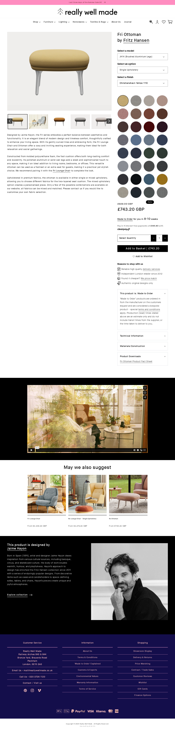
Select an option (126, 64)
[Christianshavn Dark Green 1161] (162, 153)
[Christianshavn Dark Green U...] (149, 153)
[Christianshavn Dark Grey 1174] (123, 179)
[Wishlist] (164, 22)
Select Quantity (127, 238)
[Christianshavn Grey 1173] (162, 166)
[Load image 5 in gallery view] (101, 121)
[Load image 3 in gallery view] (59, 121)
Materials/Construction (132, 346)
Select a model (125, 50)
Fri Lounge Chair (61, 170)
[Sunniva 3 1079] (149, 192)
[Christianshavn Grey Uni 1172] (149, 166)
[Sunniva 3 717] (123, 192)
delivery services (151, 269)
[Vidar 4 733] (149, 179)
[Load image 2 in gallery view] (38, 121)
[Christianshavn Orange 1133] (149, 114)
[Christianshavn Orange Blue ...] (123, 140)
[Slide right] (109, 121)
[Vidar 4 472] (162, 179)
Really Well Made (86, 724)
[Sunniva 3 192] (136, 192)
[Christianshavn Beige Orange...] (136, 114)
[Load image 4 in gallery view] (80, 121)
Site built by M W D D (87, 726)
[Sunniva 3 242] (162, 192)
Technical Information (131, 336)
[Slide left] (9, 121)
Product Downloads (130, 356)
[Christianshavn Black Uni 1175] (136, 179)
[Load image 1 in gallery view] (17, 121)
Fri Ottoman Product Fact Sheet (136, 361)
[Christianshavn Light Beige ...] (149, 100)
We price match (149, 278)
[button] (36, 22)
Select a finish (125, 77)
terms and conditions (149, 309)
